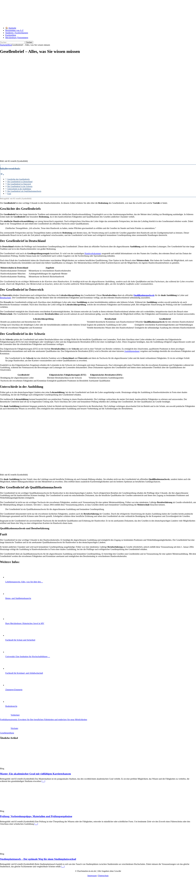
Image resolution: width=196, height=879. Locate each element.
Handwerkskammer (93, 253)
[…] (43, 781)
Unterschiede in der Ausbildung (19, 189)
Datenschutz (103, 875)
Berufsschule (5, 298)
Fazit (9, 194)
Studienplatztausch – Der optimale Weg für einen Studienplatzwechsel (38, 859)
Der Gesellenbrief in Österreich (19, 184)
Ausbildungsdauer (132, 351)
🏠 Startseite (10, 28)
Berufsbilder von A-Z (14, 30)
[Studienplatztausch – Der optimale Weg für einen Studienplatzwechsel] (21, 851)
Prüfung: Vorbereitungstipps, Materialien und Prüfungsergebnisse (36, 816)
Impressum (92, 875)
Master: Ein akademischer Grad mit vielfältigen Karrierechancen (35, 773)
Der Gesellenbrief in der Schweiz (19, 186)
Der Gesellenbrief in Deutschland (19, 181)
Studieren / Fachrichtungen (16, 33)
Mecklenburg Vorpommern (16, 37)
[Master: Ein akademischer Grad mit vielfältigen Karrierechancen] (21, 766)
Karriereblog (10, 35)
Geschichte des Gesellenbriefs (18, 179)
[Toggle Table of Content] (2, 174)
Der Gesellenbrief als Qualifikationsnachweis (24, 191)
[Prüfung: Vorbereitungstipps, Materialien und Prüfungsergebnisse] (21, 809)
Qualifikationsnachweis (143, 295)
